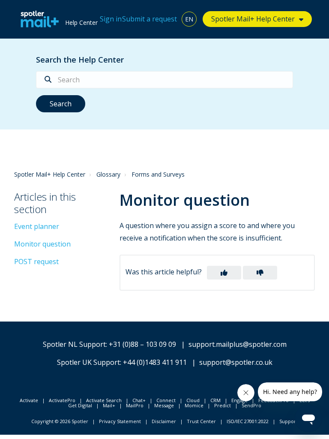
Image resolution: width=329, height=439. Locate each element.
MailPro (135, 405)
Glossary (108, 174)
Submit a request (149, 19)
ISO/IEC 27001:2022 (248, 421)
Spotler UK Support (88, 362)
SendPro (251, 405)
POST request (36, 261)
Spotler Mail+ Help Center (49, 174)
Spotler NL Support (74, 344)
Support (288, 421)
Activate (29, 400)
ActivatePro (62, 400)
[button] (224, 273)
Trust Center (201, 421)
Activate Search (104, 400)
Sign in (111, 19)
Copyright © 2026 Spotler (59, 421)
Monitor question (42, 244)
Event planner (36, 226)
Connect (166, 400)
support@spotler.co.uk (235, 362)
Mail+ (109, 405)
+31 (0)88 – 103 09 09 (142, 344)
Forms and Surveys (158, 174)
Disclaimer (164, 421)
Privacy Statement (120, 421)
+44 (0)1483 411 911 (155, 362)
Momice (194, 405)
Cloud (193, 400)
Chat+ (139, 400)
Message (164, 405)
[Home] (37, 19)
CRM (215, 400)
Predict (222, 405)
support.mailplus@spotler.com (237, 344)
